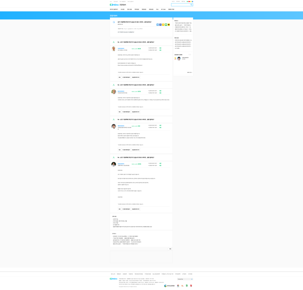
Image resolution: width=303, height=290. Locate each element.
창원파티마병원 (184, 69)
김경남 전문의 (184, 63)
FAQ (157, 9)
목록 (170, 249)
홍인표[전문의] (121, 91)
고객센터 (184, 274)
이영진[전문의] (121, 48)
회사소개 (113, 274)
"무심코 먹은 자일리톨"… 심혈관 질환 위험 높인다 (123, 238)
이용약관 (131, 274)
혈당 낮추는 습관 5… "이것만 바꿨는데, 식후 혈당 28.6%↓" (125, 244)
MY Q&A (163, 9)
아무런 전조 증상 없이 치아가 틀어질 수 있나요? (183, 40)
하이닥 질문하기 (114, 9)
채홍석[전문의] (121, 126)
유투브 (189, 1)
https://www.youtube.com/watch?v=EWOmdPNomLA (130, 65)
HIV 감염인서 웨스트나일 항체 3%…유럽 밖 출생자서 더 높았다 (183, 31)
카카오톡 (169, 25)
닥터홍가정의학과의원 (186, 59)
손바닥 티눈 (115, 219)
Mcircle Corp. (126, 286)
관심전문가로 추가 (135, 77)
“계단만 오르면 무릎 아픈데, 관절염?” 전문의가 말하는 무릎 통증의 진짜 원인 (183, 23)
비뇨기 (125, 28)
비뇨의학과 (140, 28)
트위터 (158, 25)
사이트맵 (190, 274)
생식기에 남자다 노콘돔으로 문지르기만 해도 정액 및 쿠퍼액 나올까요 (183, 42)
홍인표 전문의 (184, 57)
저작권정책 (177, 274)
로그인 (173, 1)
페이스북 (192, 1)
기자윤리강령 (148, 274)
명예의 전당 (171, 9)
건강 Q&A (116, 1)
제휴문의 (119, 274)
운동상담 (151, 9)
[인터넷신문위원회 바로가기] (170, 286)
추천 (119, 77)
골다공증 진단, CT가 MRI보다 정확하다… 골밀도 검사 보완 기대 (126, 240)
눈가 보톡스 (177, 48)
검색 (191, 5)
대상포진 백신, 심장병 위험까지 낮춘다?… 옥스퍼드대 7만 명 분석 (127, 242)
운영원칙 (125, 274)
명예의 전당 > (189, 72)
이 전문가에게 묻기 (126, 77)
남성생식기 (131, 28)
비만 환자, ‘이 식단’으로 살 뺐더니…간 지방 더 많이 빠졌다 (125, 236)
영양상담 (144, 9)
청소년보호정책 (156, 274)
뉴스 (111, 1)
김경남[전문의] (121, 164)
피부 (135, 28)
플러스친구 (191, 1)
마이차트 (178, 1)
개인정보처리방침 (139, 274)
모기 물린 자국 (116, 225)
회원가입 (183, 1)
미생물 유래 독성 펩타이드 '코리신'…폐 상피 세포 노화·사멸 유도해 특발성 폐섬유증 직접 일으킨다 (183, 27)
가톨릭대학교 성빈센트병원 (187, 64)
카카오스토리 (163, 25)
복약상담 (137, 9)
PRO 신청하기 (131, 1)
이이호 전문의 (184, 68)
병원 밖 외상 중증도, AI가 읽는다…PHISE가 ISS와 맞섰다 (183, 29)
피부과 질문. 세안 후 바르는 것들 (120, 221)
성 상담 (122, 9)
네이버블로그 (166, 25)
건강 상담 (129, 9)
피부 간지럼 (115, 223)
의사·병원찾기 (123, 1)
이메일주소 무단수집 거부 (167, 274)
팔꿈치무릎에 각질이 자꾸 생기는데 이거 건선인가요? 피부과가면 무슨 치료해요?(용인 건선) (132, 226)
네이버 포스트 (187, 1)
